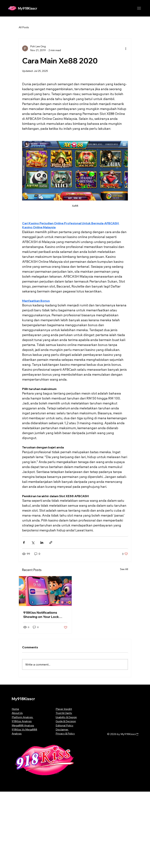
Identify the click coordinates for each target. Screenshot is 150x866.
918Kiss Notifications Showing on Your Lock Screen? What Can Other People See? (43, 614)
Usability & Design (66, 717)
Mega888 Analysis (23, 725)
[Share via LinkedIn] (42, 542)
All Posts (24, 27)
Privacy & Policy (65, 733)
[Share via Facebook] (24, 542)
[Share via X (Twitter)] (33, 542)
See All (124, 569)
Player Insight (64, 709)
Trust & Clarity (64, 713)
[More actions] (125, 48)
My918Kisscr (27, 8)
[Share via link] (50, 542)
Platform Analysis (22, 717)
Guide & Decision (66, 721)
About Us (17, 713)
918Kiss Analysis (22, 721)
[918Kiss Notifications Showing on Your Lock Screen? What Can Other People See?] (45, 591)
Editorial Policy (64, 725)
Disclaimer (62, 729)
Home (15, 709)
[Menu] (139, 8)
